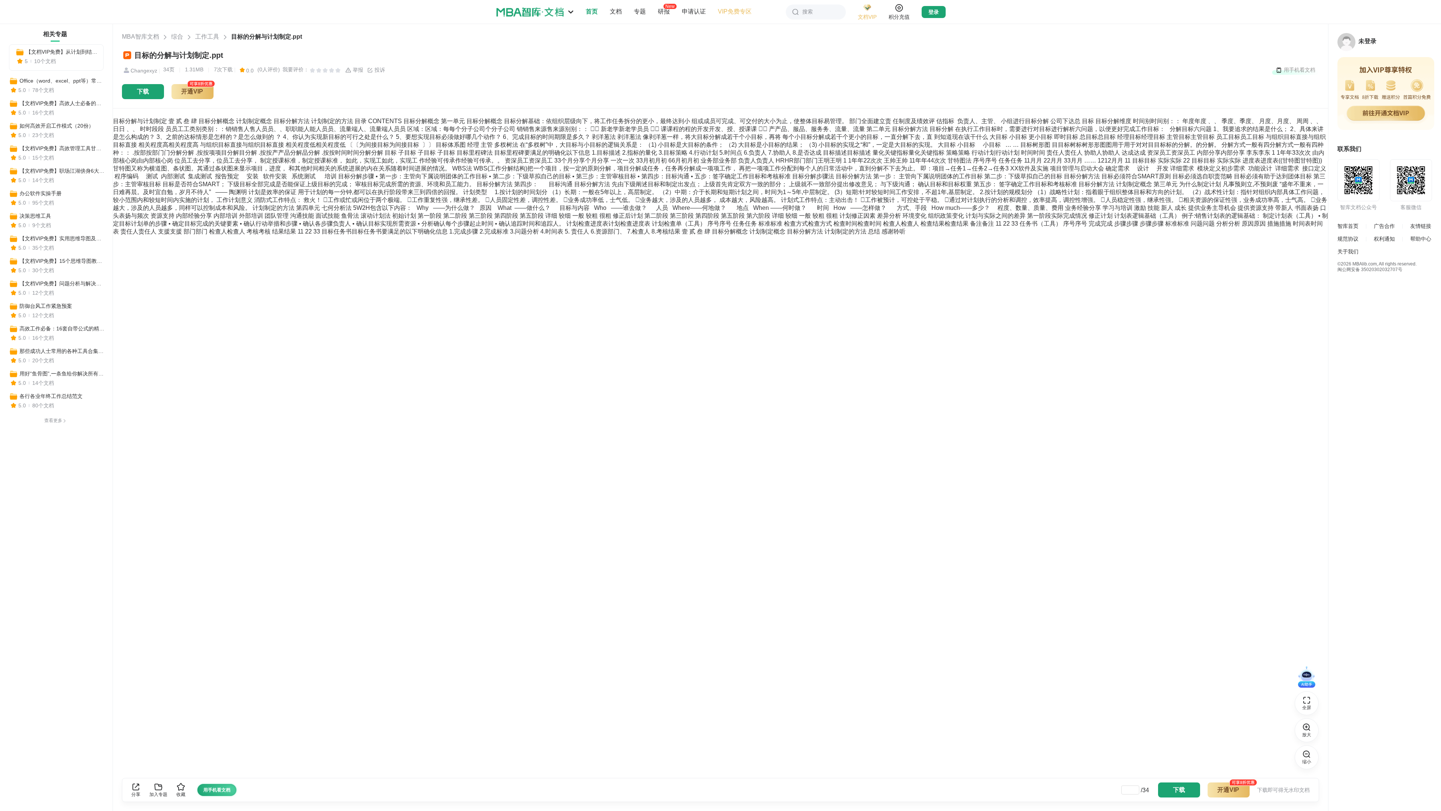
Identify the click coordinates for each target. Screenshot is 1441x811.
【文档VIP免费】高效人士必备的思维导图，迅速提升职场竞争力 (63, 103)
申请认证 (694, 11)
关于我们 (1347, 252)
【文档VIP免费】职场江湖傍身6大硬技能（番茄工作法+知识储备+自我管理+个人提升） (63, 171)
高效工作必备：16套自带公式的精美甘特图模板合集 (63, 329)
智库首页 (1347, 226)
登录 (933, 12)
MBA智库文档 (140, 36)
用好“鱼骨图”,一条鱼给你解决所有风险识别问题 (63, 374)
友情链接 (1420, 226)
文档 (616, 11)
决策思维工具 (35, 216)
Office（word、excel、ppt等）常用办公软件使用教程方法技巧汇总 (63, 81)
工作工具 (207, 36)
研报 (664, 11)
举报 (357, 70)
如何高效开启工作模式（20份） (57, 126)
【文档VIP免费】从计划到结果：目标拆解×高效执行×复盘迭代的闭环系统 (61, 52)
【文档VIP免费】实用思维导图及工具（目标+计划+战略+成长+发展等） (63, 238)
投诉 (379, 70)
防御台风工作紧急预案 (46, 306)
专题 (640, 11)
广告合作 (1384, 226)
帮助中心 (1420, 239)
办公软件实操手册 (41, 193)
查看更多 (53, 420)
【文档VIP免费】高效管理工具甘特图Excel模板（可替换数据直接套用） (63, 148)
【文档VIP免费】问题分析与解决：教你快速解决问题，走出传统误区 (63, 283)
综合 (177, 36)
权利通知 (1384, 239)
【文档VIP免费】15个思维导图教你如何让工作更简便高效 (63, 261)
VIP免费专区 (735, 11)
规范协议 (1347, 239)
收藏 (180, 794)
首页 (592, 11)
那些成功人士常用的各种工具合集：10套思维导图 (63, 351)
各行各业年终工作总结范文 (51, 396)
